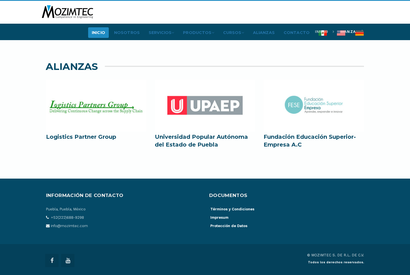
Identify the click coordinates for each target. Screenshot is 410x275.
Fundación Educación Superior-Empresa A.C (310, 140)
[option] (96, 113)
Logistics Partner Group (81, 136)
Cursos (232, 32)
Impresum (219, 217)
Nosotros (127, 32)
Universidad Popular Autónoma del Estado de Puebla (201, 140)
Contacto (297, 32)
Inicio (98, 32)
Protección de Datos (228, 226)
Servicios (160, 32)
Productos (197, 32)
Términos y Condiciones (232, 209)
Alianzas (264, 32)
